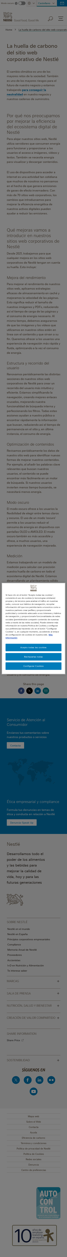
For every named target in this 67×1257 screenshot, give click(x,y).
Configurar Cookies (33, 666)
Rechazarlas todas (33, 656)
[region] (33, 628)
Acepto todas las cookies (33, 647)
